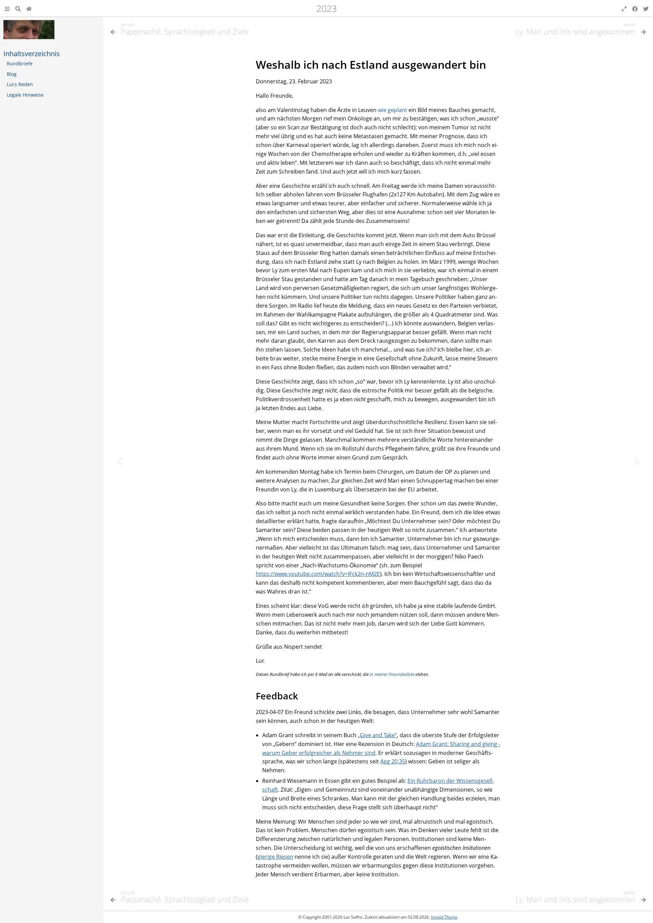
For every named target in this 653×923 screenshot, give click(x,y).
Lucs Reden (20, 84)
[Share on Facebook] (635, 8)
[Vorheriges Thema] (120, 461)
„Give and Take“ (377, 735)
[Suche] (18, 8)
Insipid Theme (444, 917)
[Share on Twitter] (645, 8)
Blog (12, 74)
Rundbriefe (20, 63)
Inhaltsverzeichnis (31, 53)
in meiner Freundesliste (392, 674)
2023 (326, 8)
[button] (7, 8)
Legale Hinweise (25, 95)
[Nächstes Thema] (637, 461)
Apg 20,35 (392, 761)
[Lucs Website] (28, 8)
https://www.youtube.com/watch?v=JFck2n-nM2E (318, 574)
